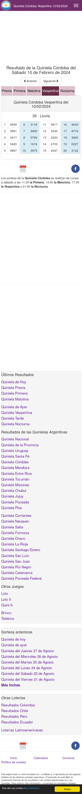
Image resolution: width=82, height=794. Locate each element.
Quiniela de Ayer (14, 406)
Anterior (31, 81)
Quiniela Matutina (15, 399)
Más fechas (10, 684)
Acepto (67, 789)
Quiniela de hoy (13, 639)
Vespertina (50, 90)
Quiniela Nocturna (15, 423)
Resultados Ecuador (17, 721)
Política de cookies (13, 762)
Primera (19, 90)
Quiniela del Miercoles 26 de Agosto (29, 656)
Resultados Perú (14, 716)
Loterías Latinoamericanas (22, 729)
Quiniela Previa (13, 387)
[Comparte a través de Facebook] (75, 168)
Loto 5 (6, 599)
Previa (7, 90)
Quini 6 (6, 604)
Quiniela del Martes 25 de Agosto (27, 662)
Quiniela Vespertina (16, 412)
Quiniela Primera (14, 393)
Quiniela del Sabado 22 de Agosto (27, 673)
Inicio (13, 758)
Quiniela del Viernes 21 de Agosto (27, 679)
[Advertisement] (41, 38)
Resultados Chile (14, 710)
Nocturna (67, 90)
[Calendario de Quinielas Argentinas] (23, 168)
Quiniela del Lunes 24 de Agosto (26, 667)
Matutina (34, 90)
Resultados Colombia (18, 704)
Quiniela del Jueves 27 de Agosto (27, 650)
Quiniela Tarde (12, 418)
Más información (32, 788)
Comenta (68, 758)
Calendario (41, 758)
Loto (4, 593)
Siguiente (49, 81)
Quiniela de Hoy (13, 381)
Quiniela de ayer (14, 644)
